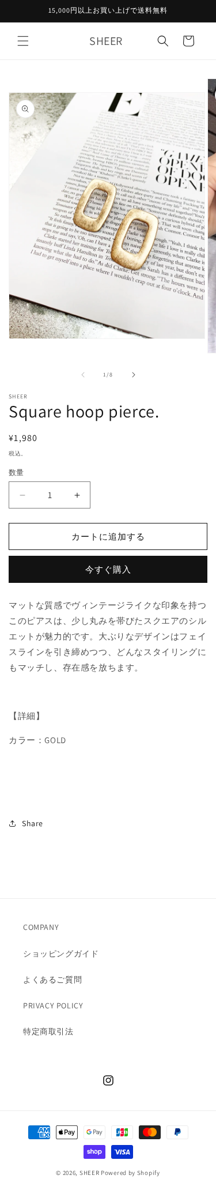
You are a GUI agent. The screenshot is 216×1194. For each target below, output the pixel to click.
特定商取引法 (48, 1031)
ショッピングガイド (60, 953)
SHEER (89, 1173)
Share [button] (32, 823)
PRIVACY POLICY (53, 1005)
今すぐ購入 (108, 569)
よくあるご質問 (52, 979)
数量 (16, 472)
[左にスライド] (83, 374)
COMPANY (41, 927)
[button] (23, 41)
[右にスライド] (133, 374)
